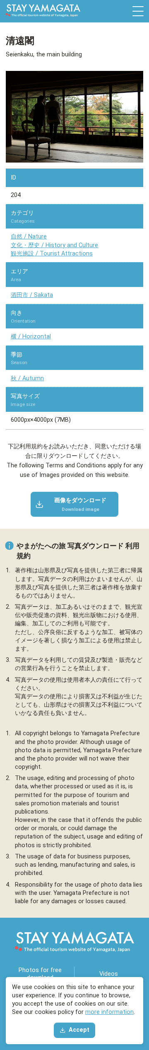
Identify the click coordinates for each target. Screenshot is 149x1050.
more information (109, 1012)
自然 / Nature (29, 236)
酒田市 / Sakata (32, 295)
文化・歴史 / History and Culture (54, 245)
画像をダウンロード (80, 504)
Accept (79, 1029)
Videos (108, 973)
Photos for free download (40, 974)
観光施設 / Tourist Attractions (52, 253)
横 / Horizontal (31, 336)
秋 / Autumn (27, 378)
